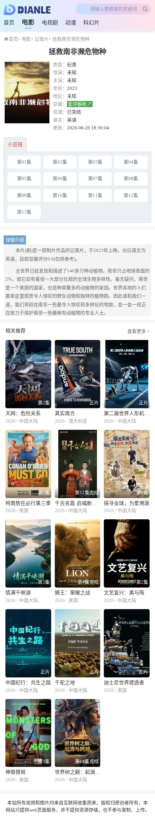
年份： (60, 88)
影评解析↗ (80, 104)
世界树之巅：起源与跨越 (78, 772)
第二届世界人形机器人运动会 (127, 413)
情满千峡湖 (18, 592)
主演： (60, 80)
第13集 (24, 212)
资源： (60, 112)
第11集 (95, 195)
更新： (60, 127)
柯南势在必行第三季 (28, 503)
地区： (60, 96)
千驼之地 (65, 682)
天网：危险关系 (23, 413)
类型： (60, 64)
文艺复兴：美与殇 (124, 592)
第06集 (60, 178)
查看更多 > (138, 330)
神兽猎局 (15, 772)
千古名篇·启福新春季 (78, 503)
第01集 (24, 162)
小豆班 (15, 144)
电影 (28, 22)
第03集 (95, 162)
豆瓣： (60, 104)
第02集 (60, 162)
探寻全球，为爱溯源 (126, 503)
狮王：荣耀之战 (72, 592)
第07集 (95, 178)
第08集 (131, 178)
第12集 (131, 195)
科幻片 (91, 23)
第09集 (24, 195)
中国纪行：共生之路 (28, 682)
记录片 (41, 39)
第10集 (60, 195)
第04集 (131, 162)
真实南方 (65, 413)
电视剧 (50, 23)
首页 (9, 23)
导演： (60, 72)
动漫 (70, 23)
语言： (60, 120)
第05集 (24, 178)
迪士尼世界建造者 (124, 682)
